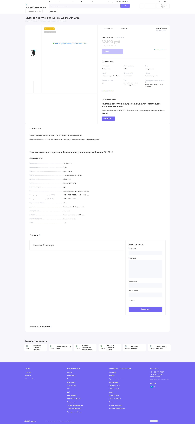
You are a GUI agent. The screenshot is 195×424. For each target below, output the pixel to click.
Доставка (75, 2)
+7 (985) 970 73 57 (157, 374)
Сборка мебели (30, 379)
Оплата (111, 392)
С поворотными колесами (75, 405)
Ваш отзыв (133, 258)
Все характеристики (107, 91)
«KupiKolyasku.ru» (30, 421)
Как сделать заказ (64, 2)
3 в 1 (68, 389)
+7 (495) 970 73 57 (118, 2)
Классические (71, 385)
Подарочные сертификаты (117, 409)
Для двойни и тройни (73, 399)
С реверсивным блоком (74, 412)
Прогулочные (71, 402)
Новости (111, 402)
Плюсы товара (133, 281)
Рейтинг (132, 300)
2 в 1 (68, 392)
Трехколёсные (71, 375)
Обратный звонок (155, 377)
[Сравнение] (147, 6)
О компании (52, 2)
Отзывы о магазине (115, 399)
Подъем (28, 375)
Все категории (35, 11)
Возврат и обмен (114, 395)
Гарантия (111, 375)
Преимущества (85, 2)
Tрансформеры (71, 395)
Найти (125, 6)
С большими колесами (74, 409)
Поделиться (107, 118)
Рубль (163, 2)
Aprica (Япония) (161, 28)
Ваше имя (133, 249)
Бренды (53, 11)
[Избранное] (153, 6)
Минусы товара (133, 291)
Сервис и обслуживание (116, 379)
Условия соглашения (115, 405)
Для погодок (71, 382)
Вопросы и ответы (114, 389)
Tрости (69, 379)
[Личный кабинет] (141, 6)
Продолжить (145, 309)
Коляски (69, 372)
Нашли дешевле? (160, 50)
